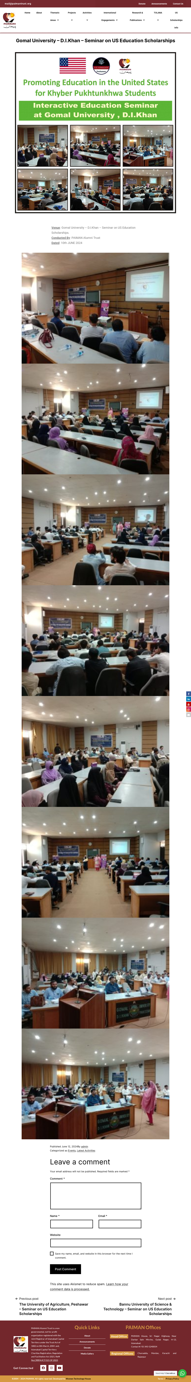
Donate (142, 4)
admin (84, 1146)
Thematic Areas (54, 16)
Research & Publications (136, 16)
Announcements (159, 4)
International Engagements (108, 16)
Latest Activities (86, 1150)
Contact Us (178, 4)
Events (72, 1150)
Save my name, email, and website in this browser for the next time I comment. (94, 1255)
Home (27, 12)
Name (55, 1216)
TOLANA (158, 12)
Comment (57, 1178)
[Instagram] (51, 1368)
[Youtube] (60, 1368)
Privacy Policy (172, 1378)
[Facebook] (43, 1368)
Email (102, 1216)
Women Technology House (78, 1378)
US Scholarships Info (176, 20)
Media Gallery (87, 1353)
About (39, 12)
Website (55, 1234)
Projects (72, 12)
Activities (87, 12)
